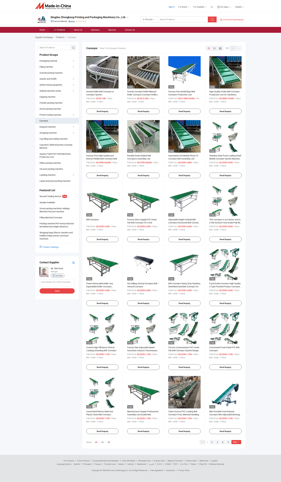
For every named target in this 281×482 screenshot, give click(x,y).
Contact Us (130, 29)
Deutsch (130, 464)
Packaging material (48, 60)
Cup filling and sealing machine (53, 138)
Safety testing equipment (51, 84)
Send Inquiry (102, 111)
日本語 (168, 464)
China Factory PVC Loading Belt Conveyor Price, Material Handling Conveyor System (183, 414)
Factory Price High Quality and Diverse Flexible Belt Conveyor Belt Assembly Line (101, 158)
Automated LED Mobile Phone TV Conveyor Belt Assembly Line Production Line (183, 158)
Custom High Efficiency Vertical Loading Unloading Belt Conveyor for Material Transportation (101, 350)
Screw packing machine (50, 108)
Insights (214, 460)
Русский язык (109, 464)
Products (61, 29)
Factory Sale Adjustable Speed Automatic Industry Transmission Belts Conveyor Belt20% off (142, 350)
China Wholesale (128, 460)
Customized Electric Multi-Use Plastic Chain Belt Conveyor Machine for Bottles (99, 414)
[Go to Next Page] (238, 48)
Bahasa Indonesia (217, 464)
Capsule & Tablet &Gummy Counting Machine (56, 146)
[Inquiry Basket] (212, 6)
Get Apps (224, 6)
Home (42, 29)
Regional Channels (175, 460)
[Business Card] (73, 262)
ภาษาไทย (183, 464)
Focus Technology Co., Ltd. (121, 470)
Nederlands (141, 464)
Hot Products (69, 460)
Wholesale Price (144, 460)
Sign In (172, 6)
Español (77, 464)
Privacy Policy (184, 470)
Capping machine (47, 96)
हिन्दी (175, 464)
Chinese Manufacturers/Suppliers (105, 460)
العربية (151, 464)
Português (87, 464)
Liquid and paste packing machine (55, 180)
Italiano (121, 464)
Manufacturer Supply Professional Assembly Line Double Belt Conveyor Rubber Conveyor (142, 414)
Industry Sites (159, 460)
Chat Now (59, 275)
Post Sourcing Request (233, 19)
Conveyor (44, 120)
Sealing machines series (50, 90)
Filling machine (46, 66)
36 (102, 442)
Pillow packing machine (50, 162)
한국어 (159, 464)
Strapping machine (48, 132)
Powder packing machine (51, 102)
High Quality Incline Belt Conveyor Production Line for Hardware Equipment (224, 94)
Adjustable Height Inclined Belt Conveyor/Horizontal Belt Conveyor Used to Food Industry (184, 222)
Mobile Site (204, 460)
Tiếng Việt (203, 464)
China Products (83, 460)
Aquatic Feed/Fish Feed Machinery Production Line (55, 155)
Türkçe (193, 464)
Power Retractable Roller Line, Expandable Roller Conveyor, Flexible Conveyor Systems (99, 286)
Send (57, 290)
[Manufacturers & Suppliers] (54, 5)
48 (109, 442)
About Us (78, 29)
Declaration (170, 470)
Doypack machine (48, 126)
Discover (112, 29)
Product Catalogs (51, 247)
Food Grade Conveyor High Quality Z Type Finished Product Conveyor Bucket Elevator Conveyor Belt (225, 286)
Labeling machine (47, 174)
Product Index (191, 460)
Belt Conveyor (92, 219)
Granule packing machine (51, 72)
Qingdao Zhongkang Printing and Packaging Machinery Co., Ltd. (88, 17)
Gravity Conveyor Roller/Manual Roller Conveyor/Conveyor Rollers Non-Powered (142, 94)
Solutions (95, 29)
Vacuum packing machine (51, 168)
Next (235, 442)
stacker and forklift (48, 78)
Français (97, 464)
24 (96, 442)
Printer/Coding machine (50, 114)
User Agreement (157, 470)
